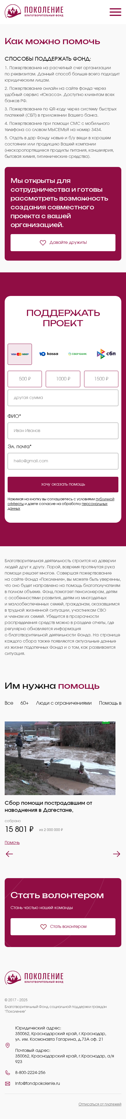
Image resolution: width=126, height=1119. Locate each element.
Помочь (12, 843)
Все (9, 703)
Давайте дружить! (68, 243)
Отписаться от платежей (100, 1104)
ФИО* (14, 416)
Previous (9, 854)
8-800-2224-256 (30, 1073)
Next (116, 854)
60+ (25, 703)
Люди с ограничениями (64, 703)
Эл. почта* (20, 446)
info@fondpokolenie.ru (37, 1084)
